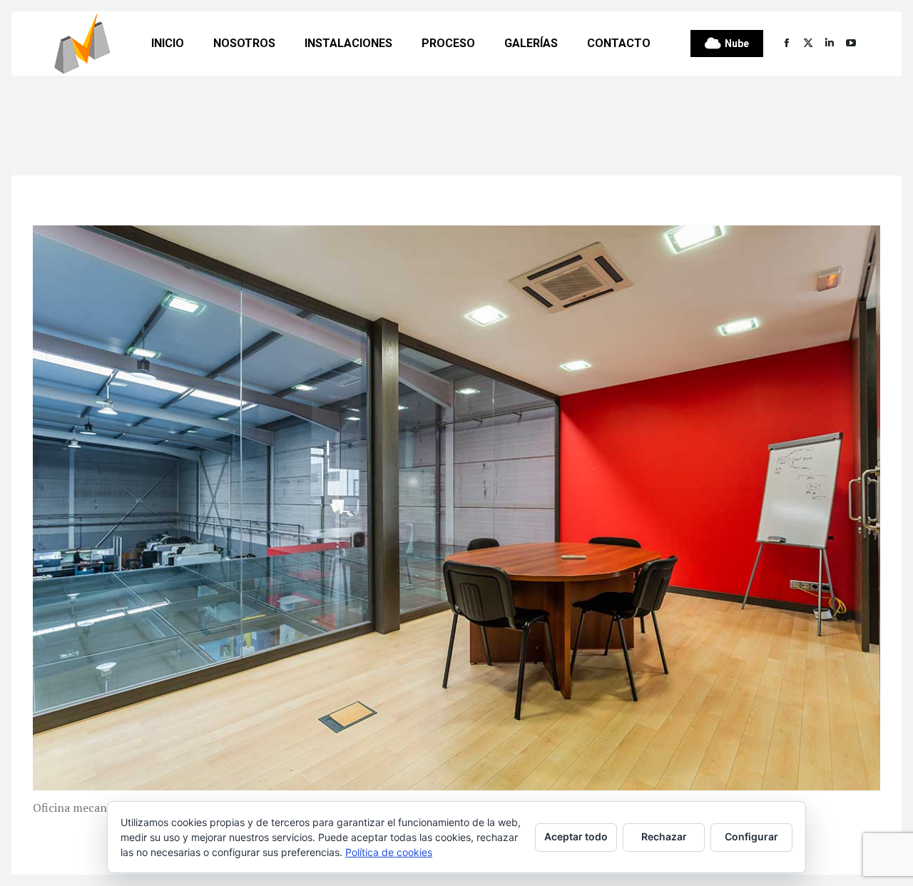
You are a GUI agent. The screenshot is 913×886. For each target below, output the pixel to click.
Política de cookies (388, 852)
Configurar (751, 836)
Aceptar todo (576, 836)
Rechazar (664, 836)
